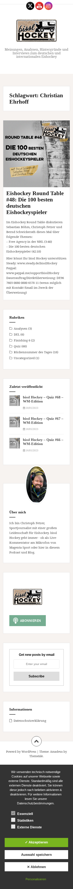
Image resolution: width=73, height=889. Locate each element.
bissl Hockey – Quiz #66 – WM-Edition (43, 442)
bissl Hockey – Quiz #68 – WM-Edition (43, 399)
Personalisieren (36, 879)
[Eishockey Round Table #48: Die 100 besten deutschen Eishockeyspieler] (39, 158)
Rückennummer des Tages (33, 352)
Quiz (17, 346)
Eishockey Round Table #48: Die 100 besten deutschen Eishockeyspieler (35, 202)
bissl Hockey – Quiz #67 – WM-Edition (43, 421)
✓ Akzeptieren (36, 842)
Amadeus (56, 751)
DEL (17, 334)
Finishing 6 (22, 340)
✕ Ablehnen (36, 867)
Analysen (20, 328)
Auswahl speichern (36, 854)
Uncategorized (24, 358)
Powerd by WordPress (21, 751)
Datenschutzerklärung (30, 720)
